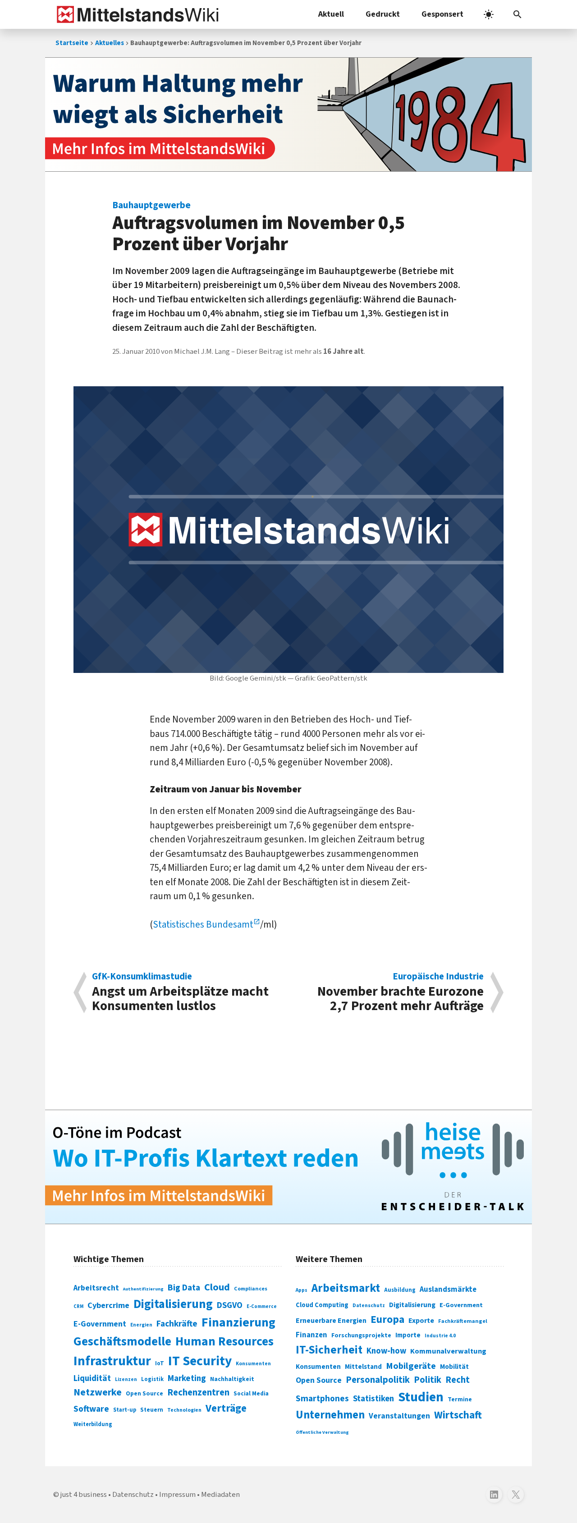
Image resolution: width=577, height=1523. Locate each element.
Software (91, 1409)
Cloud (217, 1287)
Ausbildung (400, 1290)
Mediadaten (220, 1494)
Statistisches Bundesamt (203, 924)
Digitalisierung (173, 1304)
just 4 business (83, 1494)
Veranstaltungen (399, 1416)
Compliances (250, 1289)
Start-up (124, 1410)
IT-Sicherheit (329, 1350)
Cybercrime (108, 1305)
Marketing (187, 1378)
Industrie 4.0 (440, 1335)
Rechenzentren (198, 1392)
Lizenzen (126, 1379)
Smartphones (322, 1398)
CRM (78, 1306)
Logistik (152, 1379)
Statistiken (373, 1398)
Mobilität (454, 1367)
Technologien (184, 1410)
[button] (517, 14)
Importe (408, 1335)
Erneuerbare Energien (331, 1321)
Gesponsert (442, 14)
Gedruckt (383, 14)
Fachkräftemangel (462, 1321)
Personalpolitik (378, 1379)
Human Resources (224, 1341)
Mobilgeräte (411, 1365)
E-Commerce (262, 1306)
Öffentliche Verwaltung (322, 1432)
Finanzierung (238, 1322)
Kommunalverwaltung (448, 1351)
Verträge (226, 1408)
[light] (488, 14)
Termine (460, 1399)
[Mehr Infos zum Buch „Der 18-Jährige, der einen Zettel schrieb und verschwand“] (288, 114)
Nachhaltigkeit (232, 1379)
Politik (427, 1379)
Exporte (421, 1321)
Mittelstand (363, 1367)
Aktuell (331, 14)
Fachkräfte (176, 1323)
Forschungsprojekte (361, 1335)
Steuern (151, 1410)
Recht (457, 1379)
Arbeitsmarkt (345, 1288)
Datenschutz (369, 1305)
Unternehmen (330, 1415)
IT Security (200, 1361)
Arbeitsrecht (96, 1288)
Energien (141, 1325)
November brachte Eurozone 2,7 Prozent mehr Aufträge (400, 992)
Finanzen (311, 1335)
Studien (421, 1397)
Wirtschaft (458, 1415)
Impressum (177, 1494)
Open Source (144, 1393)
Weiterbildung (92, 1424)
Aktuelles (109, 43)
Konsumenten (253, 1363)
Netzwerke (97, 1393)
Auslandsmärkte (448, 1289)
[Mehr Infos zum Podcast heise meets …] (288, 1167)
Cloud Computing (322, 1305)
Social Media (251, 1393)
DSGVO (230, 1305)
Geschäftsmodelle (122, 1341)
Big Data (184, 1287)
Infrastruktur (112, 1361)
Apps (301, 1290)
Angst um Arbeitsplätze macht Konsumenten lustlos (180, 992)
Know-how (386, 1351)
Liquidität (92, 1378)
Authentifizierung (143, 1288)
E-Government (99, 1324)
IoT (159, 1363)
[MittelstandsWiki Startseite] (136, 14)
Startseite (71, 43)
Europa (387, 1319)
